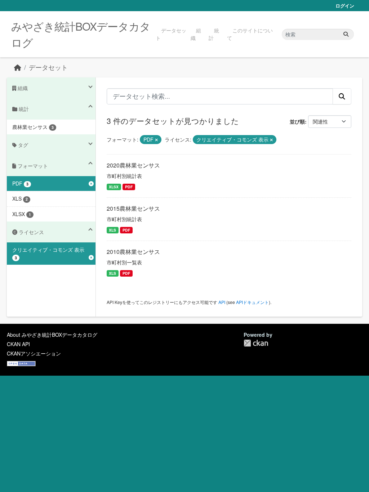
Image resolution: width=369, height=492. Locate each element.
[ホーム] (17, 67)
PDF (129, 186)
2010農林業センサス (133, 251)
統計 (214, 34)
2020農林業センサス (133, 165)
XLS (112, 230)
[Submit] (346, 34)
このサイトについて (250, 34)
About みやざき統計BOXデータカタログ (52, 334)
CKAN (256, 343)
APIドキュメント (252, 302)
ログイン (344, 5)
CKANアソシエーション (34, 353)
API (221, 302)
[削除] (156, 140)
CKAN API (18, 344)
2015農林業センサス (133, 208)
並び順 (297, 121)
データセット (171, 34)
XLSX (114, 186)
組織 (196, 34)
